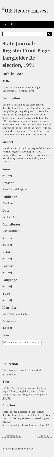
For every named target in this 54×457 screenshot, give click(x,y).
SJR (17, 394)
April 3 (36, 388)
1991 (12, 388)
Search (49, 34)
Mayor (33, 391)
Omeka (29, 448)
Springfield (26, 394)
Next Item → (45, 435)
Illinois (12, 391)
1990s (5, 388)
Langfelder (23, 391)
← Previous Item (11, 435)
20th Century (24, 388)
